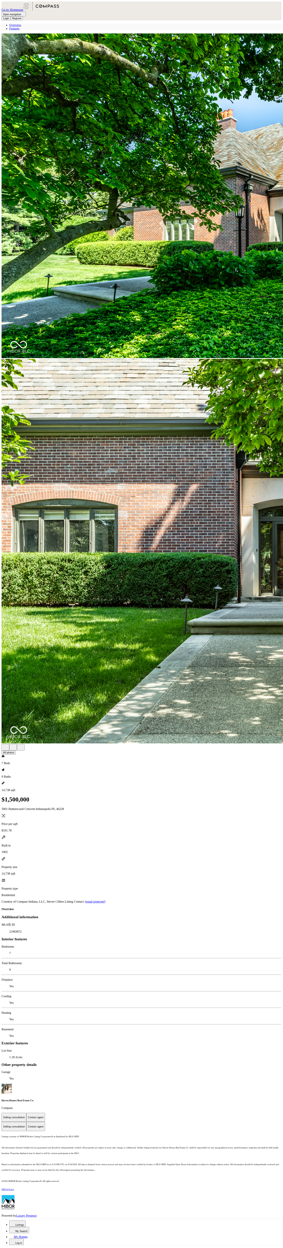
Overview (15, 25)
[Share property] (21, 747)
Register (16, 18)
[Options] (5, 747)
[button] (141, 196)
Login (6, 18)
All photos (8, 752)
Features (14, 28)
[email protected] (95, 901)
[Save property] (13, 747)
